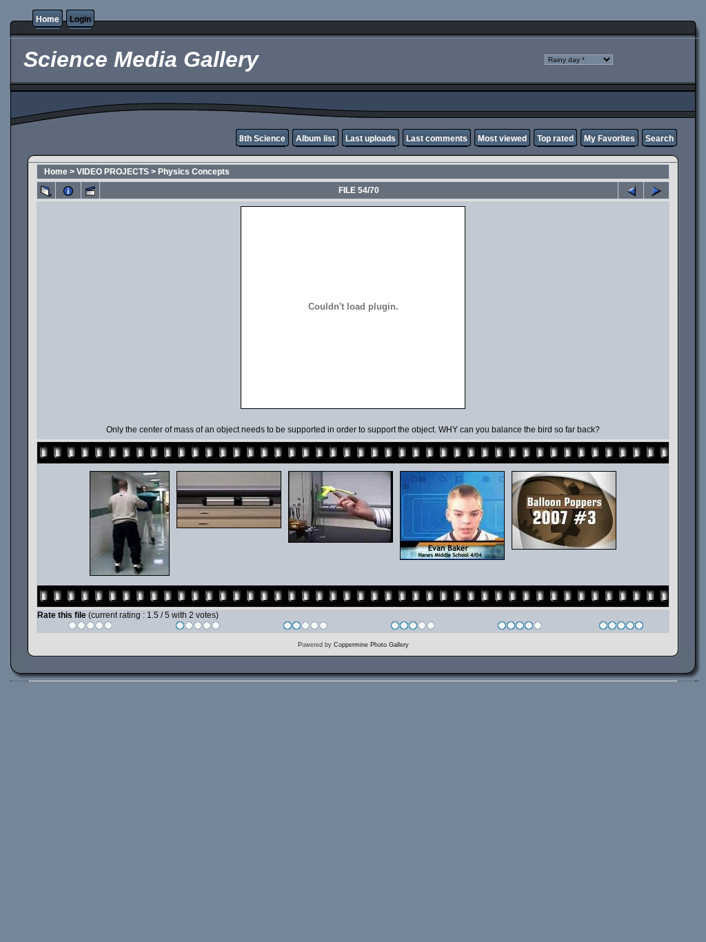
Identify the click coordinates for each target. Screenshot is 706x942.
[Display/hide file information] (68, 190)
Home (47, 19)
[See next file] (656, 190)
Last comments (436, 138)
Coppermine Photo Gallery (371, 644)
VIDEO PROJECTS (113, 172)
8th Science (262, 138)
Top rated (555, 138)
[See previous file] (630, 190)
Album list (315, 138)
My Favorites (609, 138)
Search (659, 138)
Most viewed (502, 138)
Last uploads (370, 138)
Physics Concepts (194, 172)
